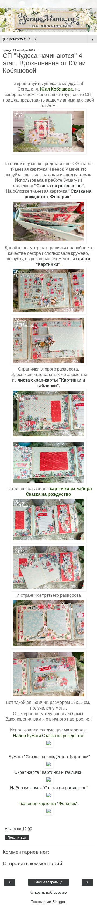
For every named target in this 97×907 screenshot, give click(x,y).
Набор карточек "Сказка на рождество (48, 788)
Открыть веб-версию (48, 892)
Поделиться (17, 837)
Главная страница (48, 882)
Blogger (58, 901)
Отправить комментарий (32, 863)
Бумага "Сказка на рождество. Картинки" (49, 757)
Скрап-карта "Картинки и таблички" (49, 772)
